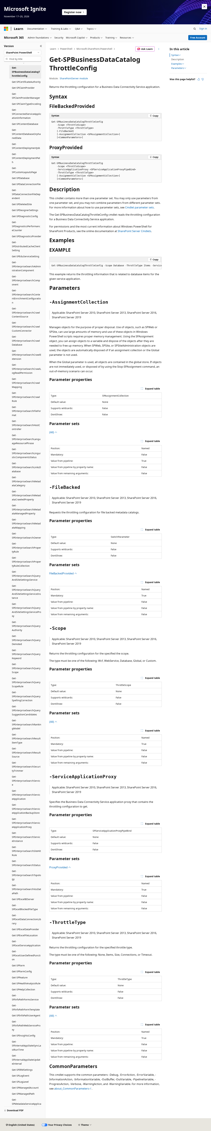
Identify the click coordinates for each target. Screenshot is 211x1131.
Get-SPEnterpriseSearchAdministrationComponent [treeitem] (26, 266)
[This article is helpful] (199, 79)
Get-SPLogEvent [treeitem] (20, 1075)
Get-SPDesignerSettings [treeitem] (25, 210)
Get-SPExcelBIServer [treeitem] (23, 899)
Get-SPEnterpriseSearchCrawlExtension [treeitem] (26, 354)
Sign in (203, 28)
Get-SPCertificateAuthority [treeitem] (26, 81)
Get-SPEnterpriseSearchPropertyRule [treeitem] (26, 547)
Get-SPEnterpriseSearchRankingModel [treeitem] (26, 724)
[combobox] (22, 52)
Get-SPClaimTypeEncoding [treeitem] (26, 103)
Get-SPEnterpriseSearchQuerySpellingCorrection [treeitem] (26, 696)
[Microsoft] (6, 29)
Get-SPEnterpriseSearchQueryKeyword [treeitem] (26, 654)
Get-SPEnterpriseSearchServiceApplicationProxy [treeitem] (26, 823)
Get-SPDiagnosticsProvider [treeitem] (26, 236)
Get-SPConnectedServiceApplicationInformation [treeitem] (26, 113)
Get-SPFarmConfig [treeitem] (22, 971)
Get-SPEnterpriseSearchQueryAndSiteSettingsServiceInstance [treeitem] (26, 592)
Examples (176, 63)
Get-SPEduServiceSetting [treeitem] (25, 256)
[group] (105, 265)
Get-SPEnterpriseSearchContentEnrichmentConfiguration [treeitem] (26, 296)
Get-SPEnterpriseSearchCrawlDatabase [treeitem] (26, 340)
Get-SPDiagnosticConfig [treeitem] (25, 216)
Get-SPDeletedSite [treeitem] (22, 204)
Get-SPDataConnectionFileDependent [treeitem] (26, 194)
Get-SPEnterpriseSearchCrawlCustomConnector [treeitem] (26, 326)
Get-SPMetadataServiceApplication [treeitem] (26, 1103)
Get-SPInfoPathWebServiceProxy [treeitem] (26, 1025)
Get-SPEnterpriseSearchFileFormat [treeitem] (26, 411)
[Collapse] (41, 46)
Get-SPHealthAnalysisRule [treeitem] (26, 983)
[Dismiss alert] (204, 6)
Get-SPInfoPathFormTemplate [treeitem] (26, 1007)
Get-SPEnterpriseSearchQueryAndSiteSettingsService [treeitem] (26, 575)
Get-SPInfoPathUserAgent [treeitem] (26, 1015)
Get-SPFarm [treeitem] (18, 965)
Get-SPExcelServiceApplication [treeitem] (26, 943)
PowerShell (66, 48)
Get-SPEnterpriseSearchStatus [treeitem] (26, 863)
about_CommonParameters (71, 1088)
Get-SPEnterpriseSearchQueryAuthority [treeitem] (26, 626)
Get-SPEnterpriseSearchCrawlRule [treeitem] (26, 396)
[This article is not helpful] (203, 79)
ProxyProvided (58, 867)
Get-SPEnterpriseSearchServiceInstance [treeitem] (26, 836)
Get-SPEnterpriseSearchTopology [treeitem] (26, 875)
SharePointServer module (74, 78)
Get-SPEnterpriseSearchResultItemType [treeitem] (26, 738)
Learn (53, 48)
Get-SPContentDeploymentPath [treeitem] (26, 158)
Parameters (177, 68)
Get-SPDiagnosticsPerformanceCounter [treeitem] (26, 226)
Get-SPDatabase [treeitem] (21, 178)
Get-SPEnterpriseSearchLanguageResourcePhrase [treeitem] (26, 439)
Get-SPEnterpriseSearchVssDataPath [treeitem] (26, 889)
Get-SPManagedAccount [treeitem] (25, 1087)
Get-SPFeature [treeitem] (20, 977)
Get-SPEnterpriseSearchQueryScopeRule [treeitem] (26, 682)
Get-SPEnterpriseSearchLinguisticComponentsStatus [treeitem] (26, 453)
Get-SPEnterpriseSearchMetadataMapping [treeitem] (26, 523)
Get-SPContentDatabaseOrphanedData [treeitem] (26, 133)
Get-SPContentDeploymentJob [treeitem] (26, 146)
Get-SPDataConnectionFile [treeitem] (26, 184)
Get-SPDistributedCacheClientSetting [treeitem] (26, 246)
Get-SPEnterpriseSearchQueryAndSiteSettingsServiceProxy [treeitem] (26, 610)
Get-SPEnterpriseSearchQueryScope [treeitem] (26, 668)
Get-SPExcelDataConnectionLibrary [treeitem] (26, 919)
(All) (52, 432)
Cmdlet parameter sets (139, 207)
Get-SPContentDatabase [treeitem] (25, 124)
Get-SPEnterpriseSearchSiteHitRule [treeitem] (26, 851)
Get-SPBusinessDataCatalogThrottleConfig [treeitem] (26, 71)
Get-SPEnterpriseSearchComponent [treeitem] (26, 280)
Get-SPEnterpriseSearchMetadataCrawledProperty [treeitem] (26, 495)
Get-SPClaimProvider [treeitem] (23, 87)
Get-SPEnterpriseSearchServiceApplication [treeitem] (26, 794)
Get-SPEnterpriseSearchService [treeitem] (26, 780)
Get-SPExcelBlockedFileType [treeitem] (25, 907)
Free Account (197, 37)
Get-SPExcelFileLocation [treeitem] (25, 935)
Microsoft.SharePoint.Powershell (94, 48)
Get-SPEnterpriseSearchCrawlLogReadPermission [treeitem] (26, 368)
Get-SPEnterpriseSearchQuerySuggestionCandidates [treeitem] (26, 710)
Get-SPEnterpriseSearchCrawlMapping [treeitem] (26, 383)
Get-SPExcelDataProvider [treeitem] (25, 929)
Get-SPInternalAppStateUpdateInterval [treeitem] (26, 1059)
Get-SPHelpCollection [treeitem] (23, 989)
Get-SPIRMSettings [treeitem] (22, 1069)
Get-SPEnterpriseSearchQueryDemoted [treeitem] (26, 640)
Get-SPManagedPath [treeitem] (23, 1093)
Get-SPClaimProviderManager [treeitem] (26, 96)
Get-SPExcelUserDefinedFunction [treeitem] (26, 955)
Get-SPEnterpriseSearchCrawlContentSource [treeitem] (26, 312)
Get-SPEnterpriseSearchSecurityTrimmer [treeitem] (26, 766)
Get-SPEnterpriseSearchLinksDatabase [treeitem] (26, 467)
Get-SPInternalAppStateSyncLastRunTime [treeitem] (26, 1045)
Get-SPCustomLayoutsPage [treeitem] (24, 170)
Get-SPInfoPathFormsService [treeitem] (25, 997)
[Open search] (194, 29)
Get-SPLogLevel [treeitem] (20, 1081)
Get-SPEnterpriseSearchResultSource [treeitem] (26, 752)
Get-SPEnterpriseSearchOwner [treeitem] (26, 535)
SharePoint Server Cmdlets (134, 231)
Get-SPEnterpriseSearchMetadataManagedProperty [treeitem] (26, 509)
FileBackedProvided (61, 573)
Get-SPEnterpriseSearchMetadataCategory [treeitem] (26, 481)
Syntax (175, 55)
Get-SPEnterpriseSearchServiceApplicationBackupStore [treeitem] (26, 808)
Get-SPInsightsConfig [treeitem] (23, 1035)
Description (177, 59)
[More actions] (159, 49)
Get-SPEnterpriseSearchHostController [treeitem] (26, 425)
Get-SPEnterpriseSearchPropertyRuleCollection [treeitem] (26, 561)
